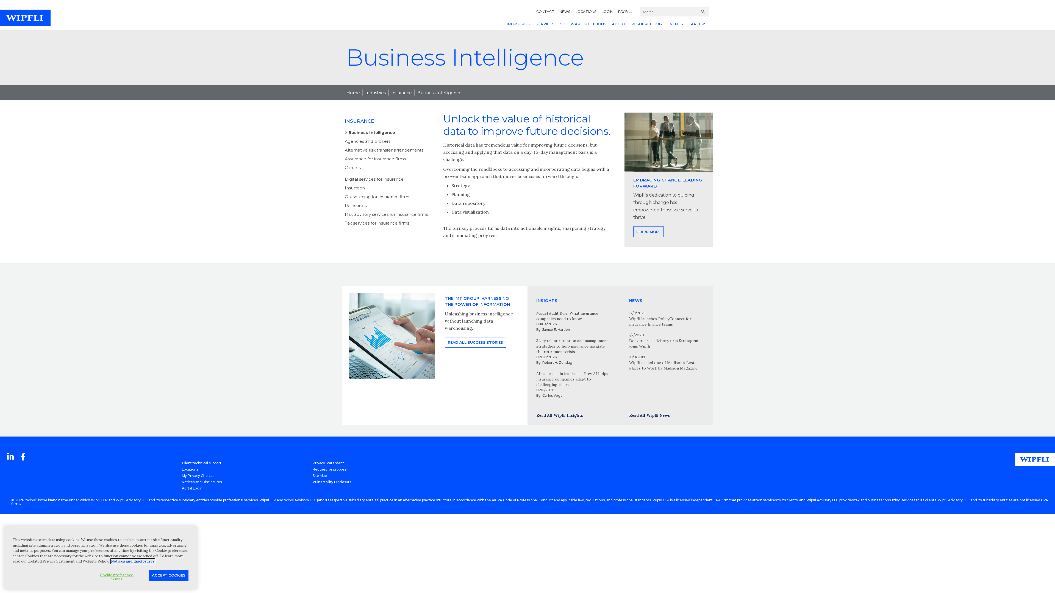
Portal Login (192, 488)
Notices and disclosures (133, 561)
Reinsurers (356, 205)
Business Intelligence (439, 92)
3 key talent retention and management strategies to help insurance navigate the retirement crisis (572, 346)
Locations (190, 469)
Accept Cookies (168, 575)
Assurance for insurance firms (375, 158)
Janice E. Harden (556, 330)
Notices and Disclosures (202, 482)
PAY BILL (625, 12)
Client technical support (201, 463)
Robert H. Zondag (557, 362)
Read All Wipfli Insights (559, 415)
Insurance (401, 92)
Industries (375, 92)
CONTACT (545, 12)
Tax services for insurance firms (377, 223)
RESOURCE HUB (646, 24)
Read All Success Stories (475, 342)
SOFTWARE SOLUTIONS (583, 24)
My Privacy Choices (198, 476)
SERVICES (545, 24)
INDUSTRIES (518, 24)
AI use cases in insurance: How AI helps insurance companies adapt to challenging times (572, 379)
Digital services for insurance (374, 179)
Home (353, 92)
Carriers (353, 167)
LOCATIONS (586, 12)
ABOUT (619, 24)
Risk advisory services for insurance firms (386, 214)
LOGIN (607, 12)
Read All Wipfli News (649, 415)
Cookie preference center (116, 576)
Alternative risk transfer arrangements (384, 150)
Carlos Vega (552, 395)
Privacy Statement (328, 463)
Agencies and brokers (367, 141)
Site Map (320, 476)
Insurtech (355, 188)
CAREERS (697, 24)
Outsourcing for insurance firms (377, 196)
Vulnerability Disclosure (332, 482)
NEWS (565, 12)
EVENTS (675, 24)
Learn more (648, 232)
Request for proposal (330, 469)
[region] (100, 557)
